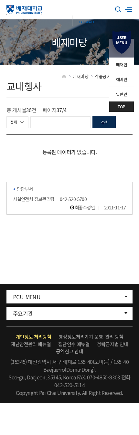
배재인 (121, 64)
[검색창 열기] (118, 10)
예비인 (121, 79)
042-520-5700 (73, 199)
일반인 (121, 94)
